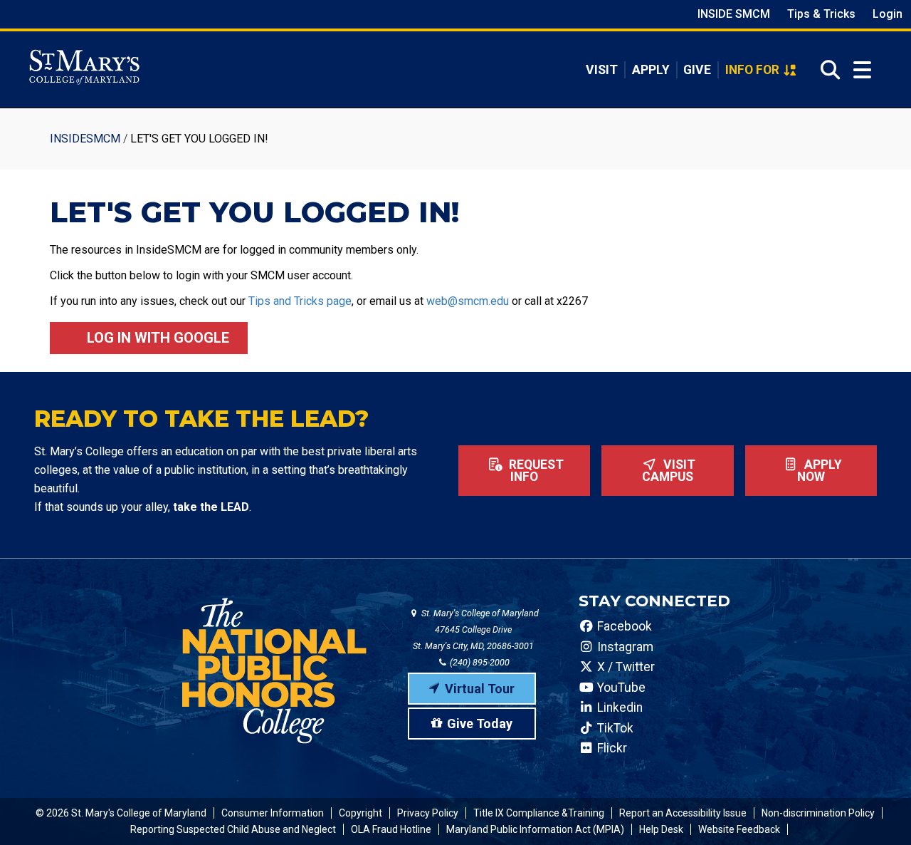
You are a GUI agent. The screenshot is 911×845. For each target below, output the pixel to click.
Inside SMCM (733, 14)
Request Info (535, 470)
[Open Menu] (862, 70)
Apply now (819, 470)
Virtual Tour (480, 688)
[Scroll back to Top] (877, 811)
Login (887, 14)
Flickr (610, 748)
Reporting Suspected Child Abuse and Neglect (233, 829)
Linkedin (618, 707)
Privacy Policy (427, 813)
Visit (602, 70)
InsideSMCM (85, 138)
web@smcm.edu (467, 301)
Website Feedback (739, 829)
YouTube (620, 687)
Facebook (623, 626)
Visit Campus (669, 470)
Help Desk (661, 829)
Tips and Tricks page (300, 301)
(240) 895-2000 (479, 662)
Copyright (360, 813)
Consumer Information (272, 813)
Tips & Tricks (821, 14)
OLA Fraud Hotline (391, 829)
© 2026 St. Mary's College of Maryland (121, 813)
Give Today (479, 723)
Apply (651, 70)
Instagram (623, 647)
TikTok (613, 728)
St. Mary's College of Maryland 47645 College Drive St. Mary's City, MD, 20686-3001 (476, 629)
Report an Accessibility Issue (683, 813)
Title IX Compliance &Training (538, 813)
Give (697, 70)
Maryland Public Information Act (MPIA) (535, 829)
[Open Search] (826, 70)
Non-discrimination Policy (818, 813)
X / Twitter (624, 667)
